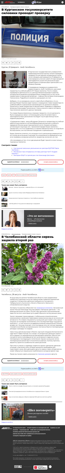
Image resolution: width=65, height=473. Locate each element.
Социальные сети (24, 429)
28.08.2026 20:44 (6, 234)
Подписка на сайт (55, 427)
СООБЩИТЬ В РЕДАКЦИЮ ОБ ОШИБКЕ (22, 435)
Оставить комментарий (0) (51, 162)
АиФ (12, 286)
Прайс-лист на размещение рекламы (40, 429)
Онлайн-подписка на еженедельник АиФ (38, 427)
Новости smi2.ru (7, 229)
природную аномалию (45, 308)
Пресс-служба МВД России (9, 58)
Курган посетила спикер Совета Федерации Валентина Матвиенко (26, 192)
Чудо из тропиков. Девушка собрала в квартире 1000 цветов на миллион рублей (30, 397)
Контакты (15, 429)
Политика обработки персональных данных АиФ (26, 431)
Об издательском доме (19, 427)
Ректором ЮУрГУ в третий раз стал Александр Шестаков (34, 155)
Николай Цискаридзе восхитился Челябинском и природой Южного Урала (29, 391)
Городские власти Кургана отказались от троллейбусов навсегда (26, 198)
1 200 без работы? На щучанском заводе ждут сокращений (24, 203)
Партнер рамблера (28, 466)
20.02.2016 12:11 (5, 7)
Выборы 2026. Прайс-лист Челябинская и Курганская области (29, 433)
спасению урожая (43, 354)
